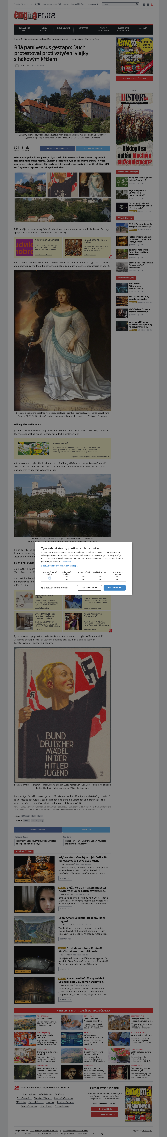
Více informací (66, 561)
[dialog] (83, 568)
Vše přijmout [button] (114, 588)
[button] (83, 566)
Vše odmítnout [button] (89, 588)
